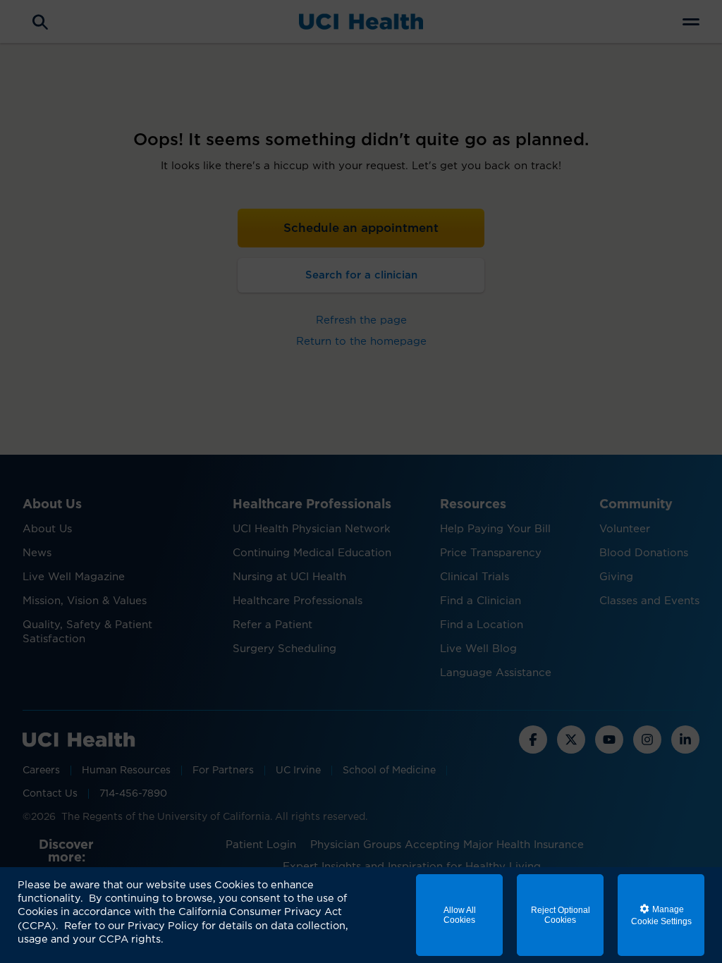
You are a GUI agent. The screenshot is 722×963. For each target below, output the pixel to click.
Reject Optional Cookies (560, 915)
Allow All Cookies (459, 915)
